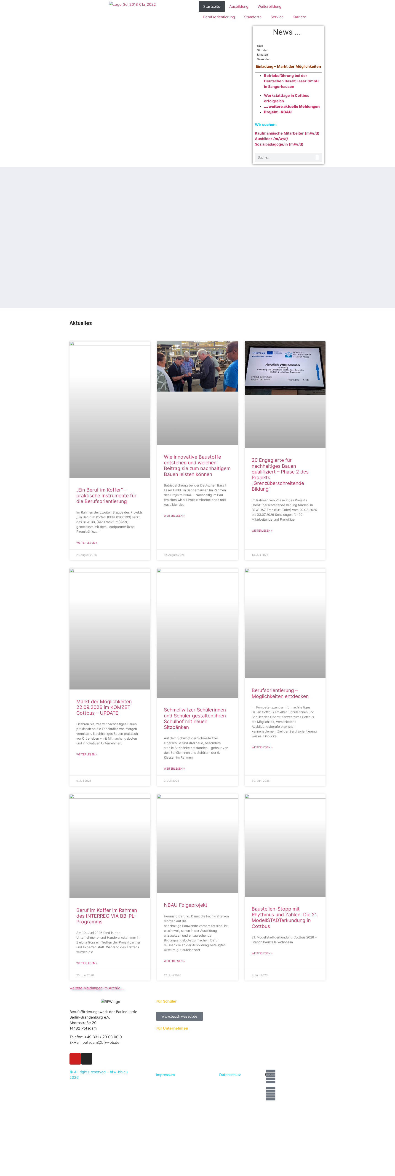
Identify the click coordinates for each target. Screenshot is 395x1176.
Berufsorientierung (219, 17)
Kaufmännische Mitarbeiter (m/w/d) (287, 133)
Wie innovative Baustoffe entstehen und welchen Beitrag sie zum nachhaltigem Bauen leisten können (197, 465)
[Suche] (317, 157)
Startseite (211, 6)
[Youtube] (75, 1059)
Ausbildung (238, 6)
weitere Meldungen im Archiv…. (96, 988)
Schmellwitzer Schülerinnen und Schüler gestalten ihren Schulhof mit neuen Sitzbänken (195, 718)
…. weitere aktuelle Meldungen (292, 106)
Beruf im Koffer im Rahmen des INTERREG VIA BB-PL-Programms (106, 916)
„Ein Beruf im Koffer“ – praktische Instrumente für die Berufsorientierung (106, 495)
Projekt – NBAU (278, 112)
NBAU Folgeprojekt (186, 905)
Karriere (299, 17)
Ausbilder (271, 138)
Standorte (253, 17)
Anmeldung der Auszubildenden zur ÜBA (191, 1033)
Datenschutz (230, 1074)
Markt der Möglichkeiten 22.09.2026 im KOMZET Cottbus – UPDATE (104, 707)
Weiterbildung (269, 6)
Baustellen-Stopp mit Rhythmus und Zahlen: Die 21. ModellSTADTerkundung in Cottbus (285, 917)
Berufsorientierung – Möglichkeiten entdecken (280, 693)
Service (277, 17)
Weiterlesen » (86, 542)
